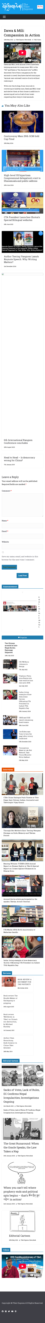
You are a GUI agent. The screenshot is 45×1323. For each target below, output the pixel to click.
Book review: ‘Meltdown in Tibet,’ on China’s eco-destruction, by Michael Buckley (10, 1020)
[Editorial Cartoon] (22, 1221)
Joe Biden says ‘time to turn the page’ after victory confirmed (26, 735)
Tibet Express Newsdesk (23, 40)
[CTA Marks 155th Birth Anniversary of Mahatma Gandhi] (22, 916)
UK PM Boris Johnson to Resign (24, 664)
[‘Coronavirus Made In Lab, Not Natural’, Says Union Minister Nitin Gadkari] (10, 750)
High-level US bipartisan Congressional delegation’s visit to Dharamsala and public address (22, 178)
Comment (7, 491)
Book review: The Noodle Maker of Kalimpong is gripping (10, 999)
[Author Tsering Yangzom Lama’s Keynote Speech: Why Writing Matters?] (22, 232)
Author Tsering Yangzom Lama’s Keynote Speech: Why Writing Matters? (21, 259)
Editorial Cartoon (19, 1235)
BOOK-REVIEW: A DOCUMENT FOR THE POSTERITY (24, 981)
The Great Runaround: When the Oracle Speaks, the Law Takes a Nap (21, 1147)
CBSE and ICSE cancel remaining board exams (26, 720)
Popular (23, 637)
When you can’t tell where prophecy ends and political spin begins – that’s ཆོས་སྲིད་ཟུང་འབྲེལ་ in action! (21, 1193)
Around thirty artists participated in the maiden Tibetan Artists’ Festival (20, 900)
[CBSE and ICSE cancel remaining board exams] (10, 720)
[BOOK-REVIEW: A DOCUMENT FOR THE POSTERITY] (9, 984)
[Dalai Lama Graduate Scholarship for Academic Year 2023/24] (20, 606)
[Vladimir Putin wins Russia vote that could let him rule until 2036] (10, 678)
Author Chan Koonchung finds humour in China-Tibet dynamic (10, 1043)
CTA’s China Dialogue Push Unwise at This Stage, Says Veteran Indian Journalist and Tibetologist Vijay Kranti (21, 799)
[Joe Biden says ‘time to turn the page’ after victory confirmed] (10, 734)
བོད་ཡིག (40, 7)
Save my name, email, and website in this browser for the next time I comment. (20, 558)
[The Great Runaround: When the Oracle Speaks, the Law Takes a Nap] (22, 1129)
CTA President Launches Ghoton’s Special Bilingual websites (22, 218)
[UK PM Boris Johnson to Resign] (10, 664)
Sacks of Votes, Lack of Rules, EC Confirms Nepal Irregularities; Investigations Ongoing (21, 1095)
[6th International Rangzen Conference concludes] (22, 274)
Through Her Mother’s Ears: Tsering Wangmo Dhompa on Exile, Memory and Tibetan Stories (22, 833)
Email (5, 531)
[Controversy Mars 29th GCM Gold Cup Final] (22, 112)
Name (5, 521)
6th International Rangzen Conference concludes (18, 441)
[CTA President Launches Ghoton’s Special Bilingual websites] (22, 193)
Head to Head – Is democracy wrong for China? (19, 459)
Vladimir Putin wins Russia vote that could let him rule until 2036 (26, 679)
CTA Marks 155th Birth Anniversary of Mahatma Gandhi (19, 931)
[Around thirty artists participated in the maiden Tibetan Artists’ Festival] (22, 886)
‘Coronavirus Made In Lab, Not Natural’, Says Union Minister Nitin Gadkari (25, 752)
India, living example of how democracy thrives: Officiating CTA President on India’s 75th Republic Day (25, 700)
